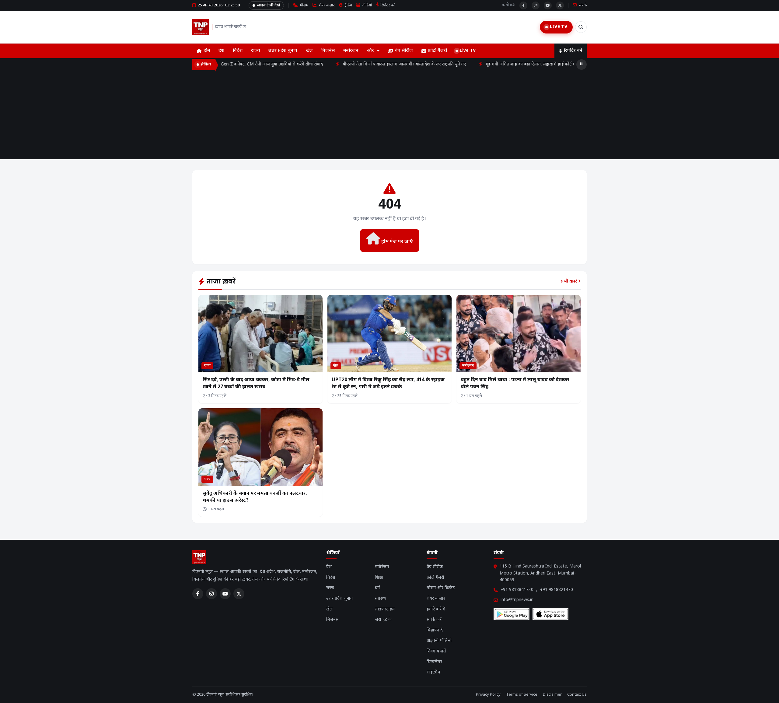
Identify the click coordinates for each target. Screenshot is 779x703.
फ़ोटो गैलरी (437, 51)
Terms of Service (521, 694)
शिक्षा (379, 578)
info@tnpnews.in (517, 600)
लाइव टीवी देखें (268, 5)
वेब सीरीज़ (404, 51)
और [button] (370, 51)
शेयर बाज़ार (326, 5)
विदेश (238, 51)
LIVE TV (558, 27)
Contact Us (577, 694)
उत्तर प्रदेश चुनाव (282, 51)
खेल (309, 51)
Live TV (468, 51)
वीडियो (367, 5)
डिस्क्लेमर (434, 662)
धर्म (377, 588)
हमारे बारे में (436, 609)
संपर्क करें (434, 620)
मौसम (303, 5)
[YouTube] (548, 5)
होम (207, 51)
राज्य (255, 51)
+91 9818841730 (517, 590)
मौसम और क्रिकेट (441, 588)
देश (221, 51)
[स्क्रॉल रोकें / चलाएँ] (581, 64)
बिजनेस (328, 51)
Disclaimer (552, 694)
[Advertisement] (389, 116)
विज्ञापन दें (435, 630)
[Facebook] (523, 5)
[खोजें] (581, 27)
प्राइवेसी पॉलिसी (439, 641)
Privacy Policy (488, 694)
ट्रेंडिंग (348, 5)
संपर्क (582, 5)
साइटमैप (433, 672)
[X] (560, 5)
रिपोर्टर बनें (387, 5)
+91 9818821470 (556, 590)
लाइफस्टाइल (385, 609)
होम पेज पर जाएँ (396, 242)
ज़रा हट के (383, 620)
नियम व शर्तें (436, 651)
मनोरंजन (350, 51)
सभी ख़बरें (569, 281)
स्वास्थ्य (380, 599)
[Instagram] (536, 5)
